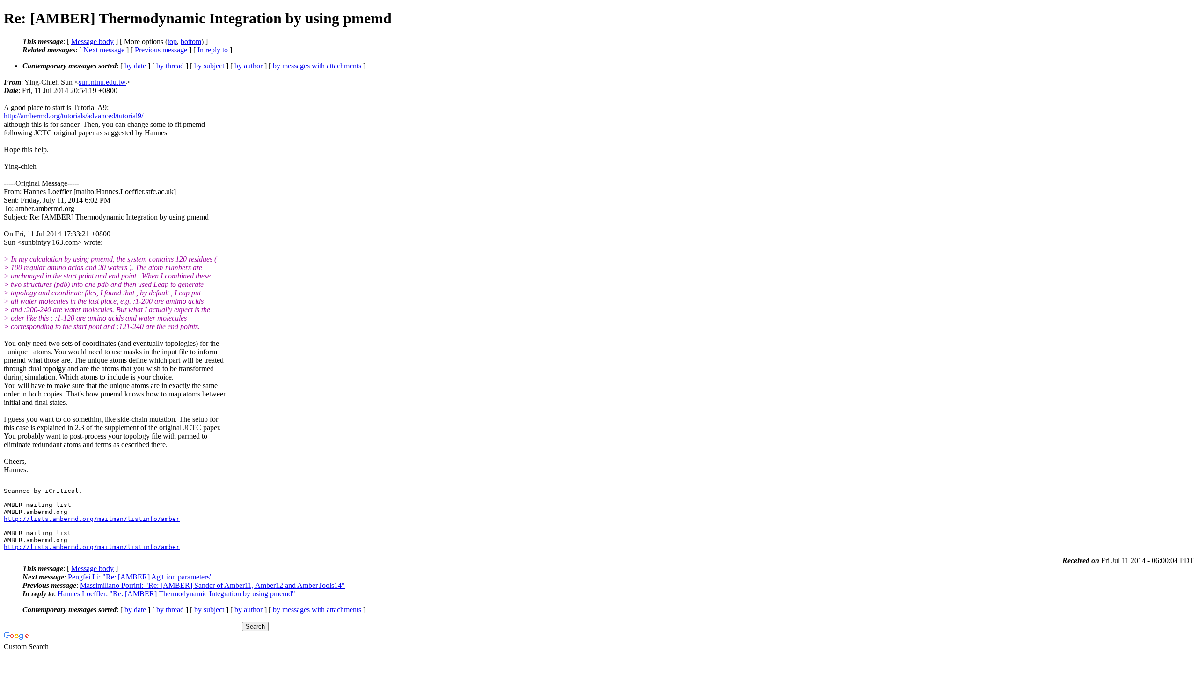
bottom (191, 41)
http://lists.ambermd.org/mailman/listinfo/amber (92, 518)
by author (248, 66)
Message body (92, 41)
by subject (209, 66)
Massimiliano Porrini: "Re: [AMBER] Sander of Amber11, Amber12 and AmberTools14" (212, 585)
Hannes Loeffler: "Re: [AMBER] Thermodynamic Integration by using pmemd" (176, 594)
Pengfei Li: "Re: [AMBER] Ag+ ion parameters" (140, 577)
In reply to (212, 50)
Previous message (161, 50)
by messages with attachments (317, 66)
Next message (103, 50)
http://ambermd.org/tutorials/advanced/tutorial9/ (73, 116)
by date (135, 66)
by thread (170, 66)
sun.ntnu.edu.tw (102, 82)
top (172, 41)
